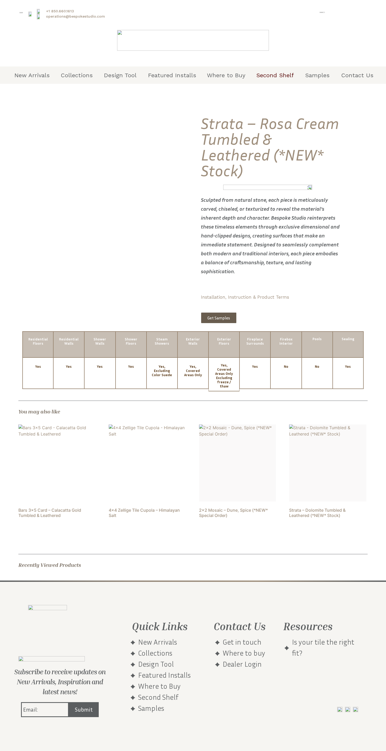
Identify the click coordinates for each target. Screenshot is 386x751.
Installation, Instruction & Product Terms (245, 297)
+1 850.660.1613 (60, 11)
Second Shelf (275, 75)
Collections (77, 75)
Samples (317, 75)
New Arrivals (32, 75)
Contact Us (357, 75)
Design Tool (120, 75)
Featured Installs (172, 75)
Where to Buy (226, 75)
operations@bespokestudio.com (75, 16)
